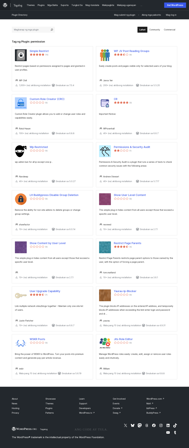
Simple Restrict (39, 51)
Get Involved (119, 399)
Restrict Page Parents (127, 243)
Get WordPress (175, 5)
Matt (149, 403)
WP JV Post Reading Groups (131, 51)
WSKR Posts (37, 339)
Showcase (50, 399)
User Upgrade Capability (45, 291)
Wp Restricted (39, 147)
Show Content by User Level (48, 243)
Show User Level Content (130, 195)
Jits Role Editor (123, 339)
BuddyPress (153, 413)
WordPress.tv (87, 413)
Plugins (48, 408)
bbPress (151, 408)
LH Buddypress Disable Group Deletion (54, 195)
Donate (118, 408)
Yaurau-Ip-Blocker (125, 291)
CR (115, 99)
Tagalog (44, 429)
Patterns (49, 413)
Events (116, 403)
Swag (117, 413)
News (14, 403)
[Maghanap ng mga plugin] (52, 30)
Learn (82, 399)
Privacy (15, 413)
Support (83, 403)
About (15, 399)
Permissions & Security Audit (132, 147)
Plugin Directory (19, 15)
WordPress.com (155, 399)
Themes (49, 403)
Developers (85, 408)
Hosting (15, 408)
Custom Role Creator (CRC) (47, 99)
